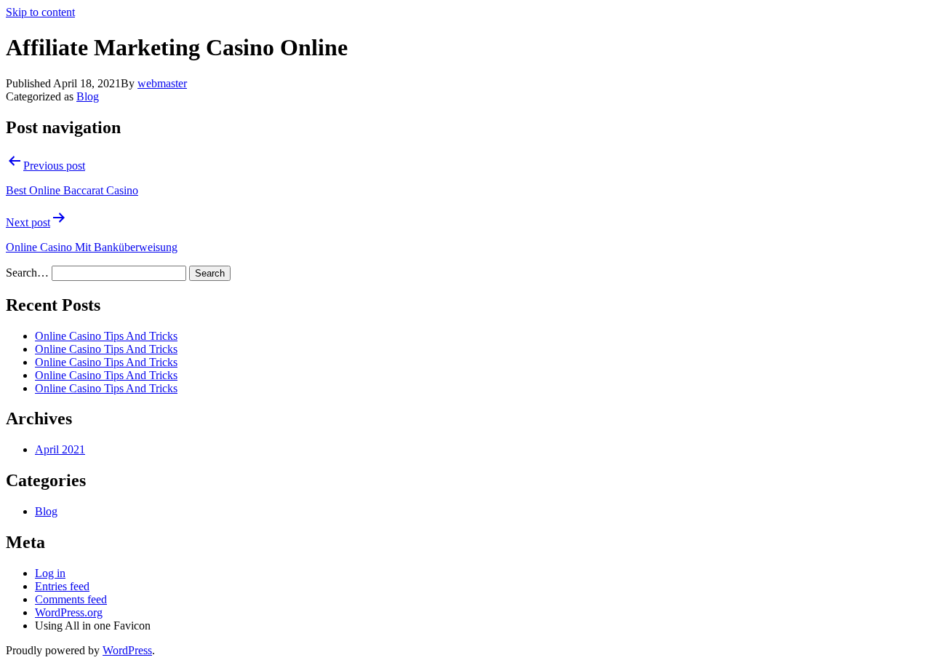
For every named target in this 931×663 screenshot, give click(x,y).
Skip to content (40, 12)
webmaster (162, 83)
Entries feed (62, 586)
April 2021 (60, 449)
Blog (87, 96)
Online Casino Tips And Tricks (106, 336)
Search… (27, 272)
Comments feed (71, 599)
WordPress (127, 650)
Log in (50, 573)
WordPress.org (69, 612)
